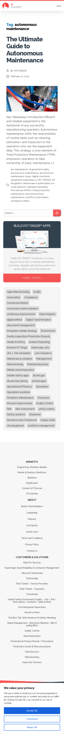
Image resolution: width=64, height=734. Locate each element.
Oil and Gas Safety (17, 381)
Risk (9, 408)
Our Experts (32, 525)
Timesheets (32, 594)
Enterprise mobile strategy (22, 330)
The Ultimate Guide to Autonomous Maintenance (24, 49)
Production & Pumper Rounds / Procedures (32, 641)
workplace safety (20, 200)
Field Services (32, 652)
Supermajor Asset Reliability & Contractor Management (32, 568)
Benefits (32, 461)
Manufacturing (15, 364)
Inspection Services (32, 662)
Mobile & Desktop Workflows (32, 472)
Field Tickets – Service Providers (32, 583)
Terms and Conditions (32, 538)
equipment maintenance (24, 180)
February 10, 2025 (20, 76)
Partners (32, 519)
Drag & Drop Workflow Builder (32, 467)
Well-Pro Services (32, 562)
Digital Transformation (38, 319)
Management (43, 358)
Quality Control (44, 403)
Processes (44, 397)
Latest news (32, 532)
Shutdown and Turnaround (22, 420)
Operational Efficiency (19, 386)
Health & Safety (16, 342)
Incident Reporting (39, 342)
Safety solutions (16, 414)
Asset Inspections (32, 636)
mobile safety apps (18, 375)
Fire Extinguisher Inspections (32, 607)
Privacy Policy (32, 544)
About (32, 499)
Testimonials (32, 578)
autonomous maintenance (25, 173)
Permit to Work (32, 612)
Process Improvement (19, 403)
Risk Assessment (25, 408)
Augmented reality (39, 169)
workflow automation (36, 197)
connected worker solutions (22, 308)
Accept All (32, 710)
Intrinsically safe (40, 347)
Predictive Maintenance (20, 397)
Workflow (32, 477)
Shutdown (35, 414)
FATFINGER (20, 70)
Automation (13, 297)
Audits (36, 291)
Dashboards (32, 483)
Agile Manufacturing (18, 291)
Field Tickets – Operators (32, 589)
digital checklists (41, 176)
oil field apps (39, 381)
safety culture (46, 408)
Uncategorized (15, 425)
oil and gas (39, 375)
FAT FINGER (44, 180)
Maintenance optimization (36, 183)
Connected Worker (17, 302)
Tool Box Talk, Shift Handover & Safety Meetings (32, 617)
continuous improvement (21, 314)
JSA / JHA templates (19, 353)
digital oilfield (14, 319)
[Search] (57, 213)
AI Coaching (32, 493)
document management (21, 325)
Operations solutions (18, 392)
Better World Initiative (32, 506)
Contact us (32, 551)
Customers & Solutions (32, 557)
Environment (48, 330)
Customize (32, 719)
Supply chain (48, 420)
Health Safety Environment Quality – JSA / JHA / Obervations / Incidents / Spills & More (32, 600)
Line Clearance (43, 353)
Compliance (31, 297)
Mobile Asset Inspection (20, 369)
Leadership (32, 512)
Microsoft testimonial (32, 573)
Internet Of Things (17, 347)
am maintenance (19, 169)
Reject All (32, 727)
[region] (32, 708)
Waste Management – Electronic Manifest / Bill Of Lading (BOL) (32, 624)
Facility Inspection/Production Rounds (28, 336)
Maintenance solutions (19, 358)
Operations (42, 386)
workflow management (41, 425)
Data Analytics (47, 314)
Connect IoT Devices (32, 488)
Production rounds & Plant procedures (32, 646)
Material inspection (37, 364)
